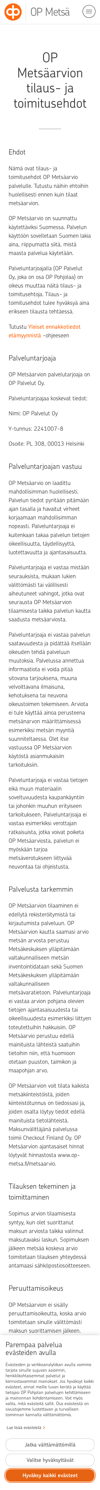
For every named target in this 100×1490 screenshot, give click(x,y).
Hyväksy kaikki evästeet (50, 1475)
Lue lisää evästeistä (24, 1427)
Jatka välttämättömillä (50, 1445)
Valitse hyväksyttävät (50, 1460)
